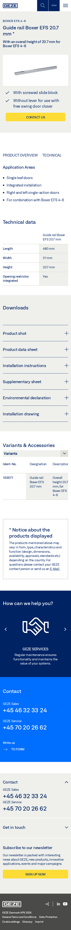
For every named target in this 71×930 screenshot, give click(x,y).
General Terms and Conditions (19, 916)
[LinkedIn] (58, 904)
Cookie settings (11, 921)
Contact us (35, 117)
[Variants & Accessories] (35, 454)
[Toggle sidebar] (54, 5)
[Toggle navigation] (65, 5)
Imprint (39, 921)
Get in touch (14, 827)
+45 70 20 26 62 (25, 727)
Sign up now (35, 874)
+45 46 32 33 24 (25, 710)
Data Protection (48, 916)
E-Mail (55, 569)
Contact (10, 782)
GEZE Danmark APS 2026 (16, 912)
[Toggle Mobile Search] (42, 5)
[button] (4, 629)
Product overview (20, 155)
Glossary (27, 921)
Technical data (56, 155)
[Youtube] (65, 904)
